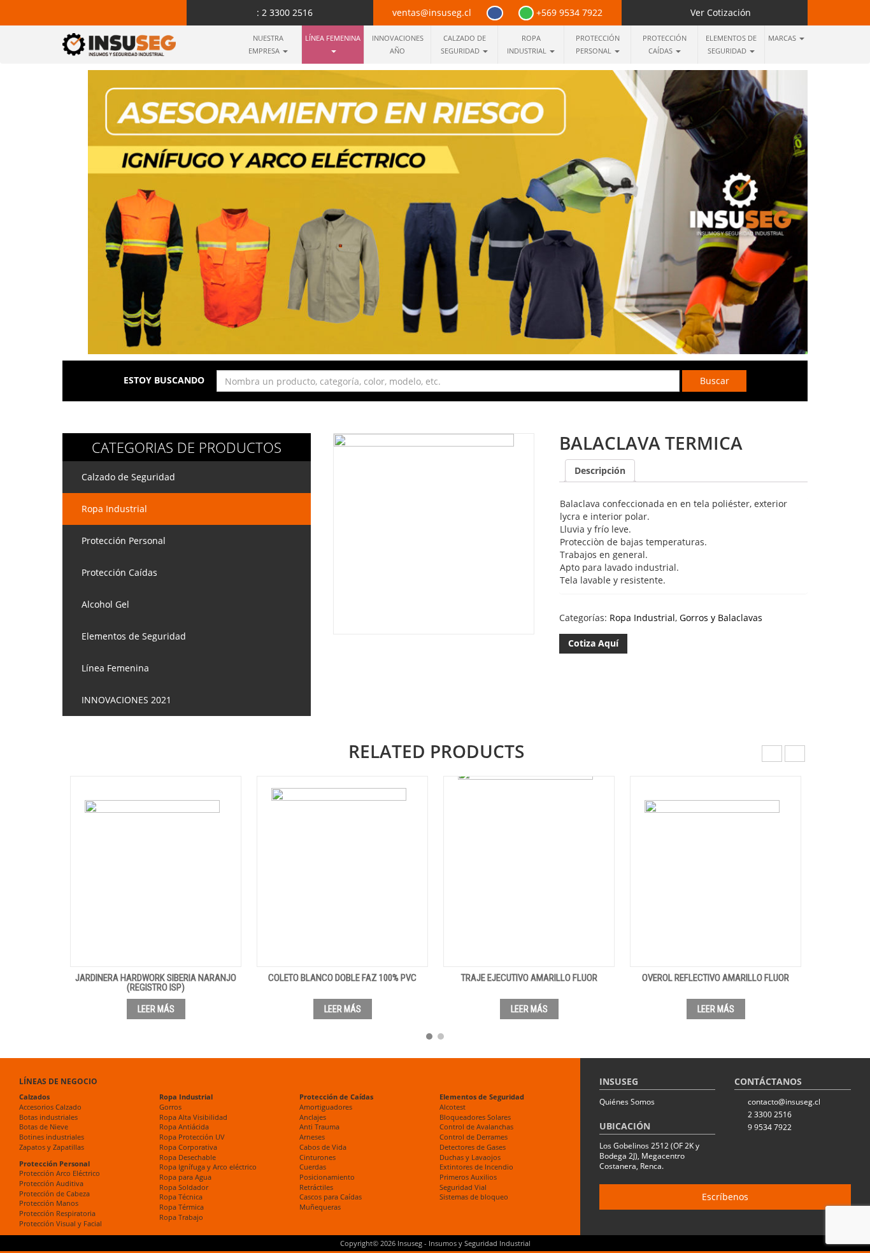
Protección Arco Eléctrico (59, 1173)
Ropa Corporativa (188, 1147)
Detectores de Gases (472, 1147)
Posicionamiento (327, 1177)
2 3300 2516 (769, 1114)
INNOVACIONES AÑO (398, 44)
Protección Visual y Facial (60, 1223)
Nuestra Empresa (265, 44)
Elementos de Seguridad (731, 44)
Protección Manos (48, 1203)
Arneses (312, 1137)
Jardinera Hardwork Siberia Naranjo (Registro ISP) (155, 982)
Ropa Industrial (527, 44)
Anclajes (312, 1117)
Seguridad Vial (463, 1187)
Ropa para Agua (185, 1177)
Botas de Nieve (43, 1126)
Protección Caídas (665, 44)
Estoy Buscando (164, 380)
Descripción (599, 470)
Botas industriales (48, 1117)
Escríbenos (725, 1197)
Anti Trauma (319, 1126)
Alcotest (452, 1107)
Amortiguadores (325, 1107)
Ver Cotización (719, 12)
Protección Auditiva (51, 1183)
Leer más (156, 1009)
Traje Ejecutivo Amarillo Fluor (529, 978)
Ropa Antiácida (184, 1126)
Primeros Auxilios (468, 1177)
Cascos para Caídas (330, 1196)
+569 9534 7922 (568, 12)
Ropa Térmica (181, 1207)
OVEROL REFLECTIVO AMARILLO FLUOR (715, 978)
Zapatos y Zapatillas (51, 1147)
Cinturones (317, 1157)
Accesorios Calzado (50, 1107)
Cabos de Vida (322, 1147)
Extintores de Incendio (476, 1166)
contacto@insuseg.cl (783, 1101)
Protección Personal (598, 44)
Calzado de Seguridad (463, 44)
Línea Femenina (332, 38)
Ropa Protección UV (192, 1137)
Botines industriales (51, 1137)
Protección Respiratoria (57, 1213)
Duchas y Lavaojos (470, 1157)
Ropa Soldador (183, 1187)
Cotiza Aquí (593, 643)
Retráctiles (316, 1187)
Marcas (783, 38)
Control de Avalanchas (476, 1126)
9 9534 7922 (769, 1127)
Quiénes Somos (627, 1101)
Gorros (170, 1107)
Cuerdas (312, 1166)
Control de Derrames (473, 1137)
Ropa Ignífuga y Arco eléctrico (208, 1166)
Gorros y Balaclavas (721, 618)
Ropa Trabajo (181, 1217)
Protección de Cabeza (54, 1193)
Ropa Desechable (187, 1157)
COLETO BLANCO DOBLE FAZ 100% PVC (342, 978)
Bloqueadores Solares (475, 1117)
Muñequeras (320, 1207)
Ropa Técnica (181, 1196)
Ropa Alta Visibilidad (193, 1117)
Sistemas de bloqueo (473, 1196)
